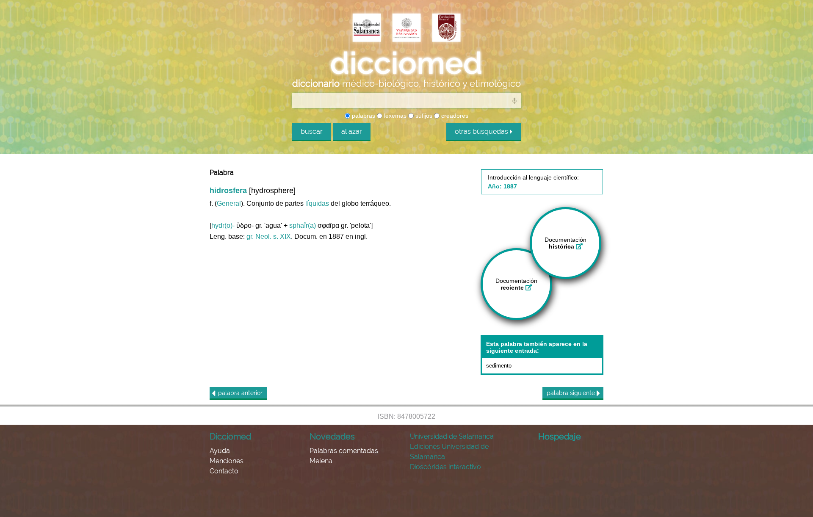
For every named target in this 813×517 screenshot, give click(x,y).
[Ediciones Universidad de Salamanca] (367, 28)
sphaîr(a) (302, 225)
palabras (362, 115)
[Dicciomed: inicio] (406, 63)
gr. (250, 236)
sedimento (499, 365)
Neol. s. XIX (273, 236)
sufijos (423, 115)
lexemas (394, 115)
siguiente (572, 393)
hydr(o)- (223, 225)
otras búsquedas (482, 131)
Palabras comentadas (344, 451)
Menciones (226, 461)
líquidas (317, 203)
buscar (312, 131)
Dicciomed (230, 436)
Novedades (332, 436)
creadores (454, 115)
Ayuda (220, 451)
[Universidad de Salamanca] (406, 28)
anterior (240, 393)
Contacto (224, 471)
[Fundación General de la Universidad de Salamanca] (446, 28)
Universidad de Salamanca (452, 436)
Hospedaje (559, 436)
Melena (321, 461)
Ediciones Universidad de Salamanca (449, 451)
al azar (351, 131)
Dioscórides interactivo (445, 467)
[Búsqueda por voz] (514, 100)
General (229, 203)
